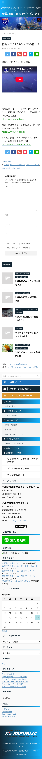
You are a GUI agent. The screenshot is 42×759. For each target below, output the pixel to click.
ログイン (5, 709)
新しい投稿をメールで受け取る (18, 248)
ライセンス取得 (12, 439)
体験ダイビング (12, 448)
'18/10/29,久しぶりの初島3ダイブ (16, 581)
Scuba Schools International (14, 679)
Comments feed (9, 714)
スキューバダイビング (17, 165)
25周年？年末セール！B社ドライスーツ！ (19, 571)
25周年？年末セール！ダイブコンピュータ (20, 566)
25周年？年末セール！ (11, 563)
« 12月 (4, 631)
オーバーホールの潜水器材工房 (15, 681)
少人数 (13, 168)
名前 (7, 215)
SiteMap (6, 698)
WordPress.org (8, 716)
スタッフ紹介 (10, 406)
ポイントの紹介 (11, 415)
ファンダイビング (13, 411)
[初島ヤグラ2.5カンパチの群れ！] (31, 54)
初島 (3, 168)
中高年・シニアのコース (14, 444)
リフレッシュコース (32, 165)
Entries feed (7, 712)
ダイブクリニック (11, 430)
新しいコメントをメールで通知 (18, 244)
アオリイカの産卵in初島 (17, 364)
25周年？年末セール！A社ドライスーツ (18, 576)
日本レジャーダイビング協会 (14, 686)
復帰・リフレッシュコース (15, 434)
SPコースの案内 (11, 425)
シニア (6, 165)
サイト (7, 234)
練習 (18, 168)
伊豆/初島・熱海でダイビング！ (21, 13)
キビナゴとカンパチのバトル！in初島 (23, 367)
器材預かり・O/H (13, 453)
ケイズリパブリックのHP (12, 684)
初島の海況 (8, 161)
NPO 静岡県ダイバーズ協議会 (14, 677)
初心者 (8, 168)
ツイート (5, 664)
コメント (9, 186)
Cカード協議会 (8, 674)
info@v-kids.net (18, 520)
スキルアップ (11, 420)
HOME (9, 402)
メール (7, 224)
